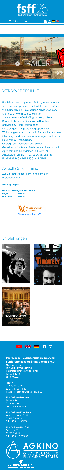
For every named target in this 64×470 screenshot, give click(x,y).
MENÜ (15, 21)
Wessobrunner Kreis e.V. (29, 214)
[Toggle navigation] (34, 21)
